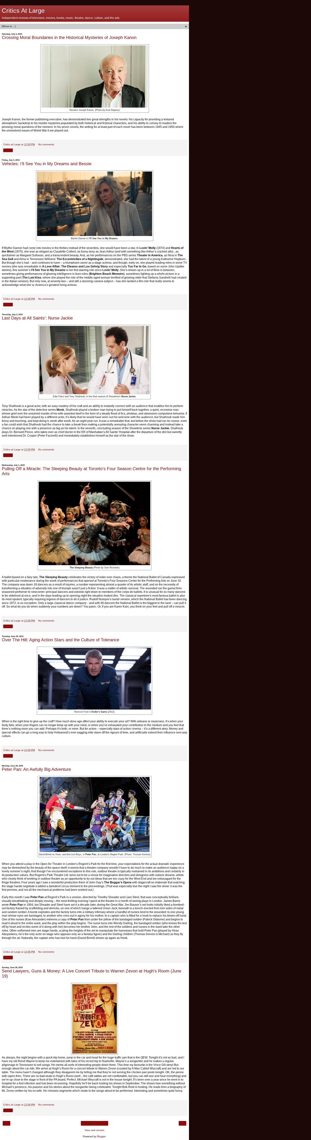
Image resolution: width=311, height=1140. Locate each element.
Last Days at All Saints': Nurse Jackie (37, 318)
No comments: (46, 144)
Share (8, 150)
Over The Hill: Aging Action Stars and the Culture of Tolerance (60, 639)
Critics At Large (23, 10)
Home (95, 1123)
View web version (94, 1130)
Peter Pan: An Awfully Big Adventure (36, 769)
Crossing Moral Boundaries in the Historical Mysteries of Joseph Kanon (69, 37)
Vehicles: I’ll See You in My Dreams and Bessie (46, 163)
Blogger (101, 1136)
